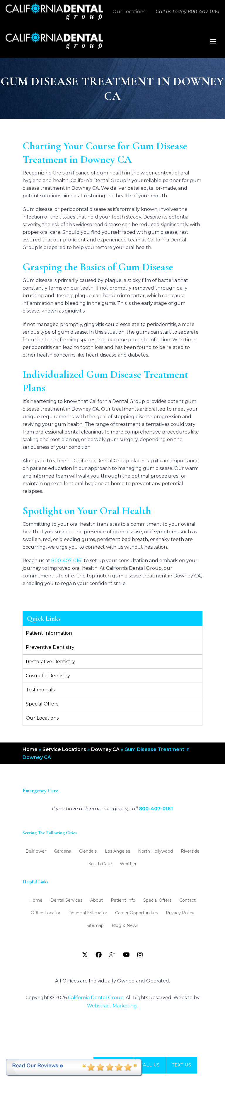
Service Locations (64, 749)
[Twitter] (85, 954)
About (96, 900)
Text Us (181, 1065)
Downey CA (105, 749)
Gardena (62, 851)
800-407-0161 (203, 11)
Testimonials (40, 690)
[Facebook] (98, 954)
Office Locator (45, 913)
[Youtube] (126, 954)
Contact (187, 900)
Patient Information (49, 633)
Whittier (128, 864)
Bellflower (35, 851)
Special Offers (42, 704)
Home (30, 749)
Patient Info (123, 900)
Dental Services (66, 900)
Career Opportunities (136, 913)
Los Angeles (117, 851)
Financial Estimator (87, 913)
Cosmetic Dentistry (48, 675)
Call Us (150, 1065)
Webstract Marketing (112, 1006)
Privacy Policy (180, 913)
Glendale (88, 851)
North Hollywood (155, 851)
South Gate (100, 864)
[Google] (112, 954)
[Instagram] (140, 954)
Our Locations (42, 718)
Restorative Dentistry (50, 661)
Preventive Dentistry (50, 647)
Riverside (190, 851)
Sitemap (95, 925)
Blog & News (125, 925)
